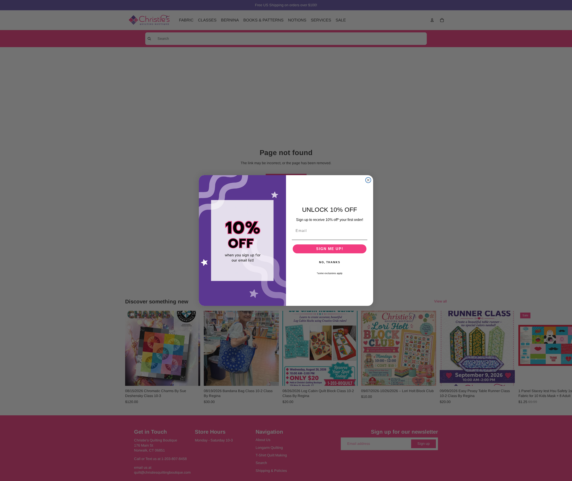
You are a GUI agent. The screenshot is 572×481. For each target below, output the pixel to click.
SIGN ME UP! (329, 249)
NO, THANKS (329, 262)
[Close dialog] (368, 180)
